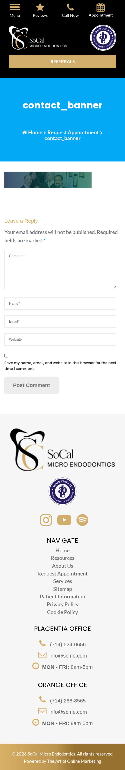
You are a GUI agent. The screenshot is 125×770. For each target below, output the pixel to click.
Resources (62, 558)
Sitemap (62, 589)
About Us (62, 565)
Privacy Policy (62, 604)
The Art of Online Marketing (74, 761)
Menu (15, 15)
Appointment (101, 15)
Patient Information (62, 596)
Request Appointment (73, 132)
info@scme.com (68, 656)
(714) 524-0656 (67, 644)
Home (35, 132)
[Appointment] (101, 8)
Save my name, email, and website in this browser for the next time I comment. (60, 365)
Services (62, 581)
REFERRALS (63, 61)
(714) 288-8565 (67, 701)
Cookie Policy (62, 612)
